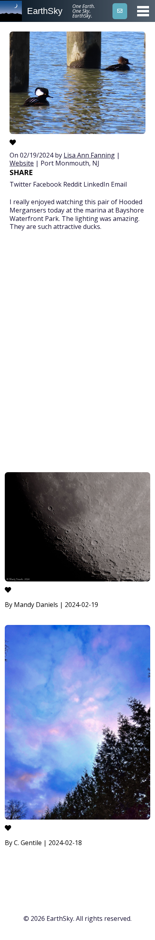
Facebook (47, 184)
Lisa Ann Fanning (89, 155)
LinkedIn (96, 184)
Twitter (20, 184)
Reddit (72, 184)
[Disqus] (77, 353)
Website (22, 163)
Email (119, 184)
